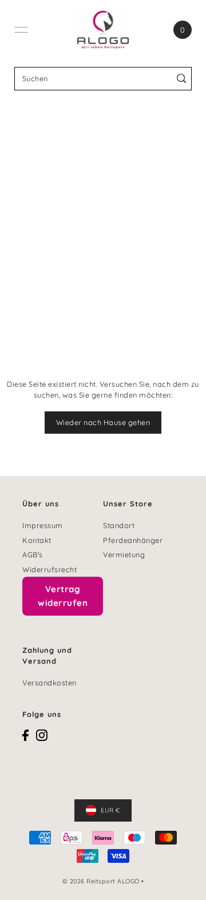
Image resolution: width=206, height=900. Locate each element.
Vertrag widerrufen (63, 596)
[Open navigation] (21, 30)
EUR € (110, 810)
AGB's (32, 554)
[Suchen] (181, 79)
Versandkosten (49, 682)
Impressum (42, 525)
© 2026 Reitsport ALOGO (101, 881)
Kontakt (37, 540)
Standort (118, 525)
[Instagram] (41, 735)
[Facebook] (25, 735)
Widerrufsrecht (49, 569)
